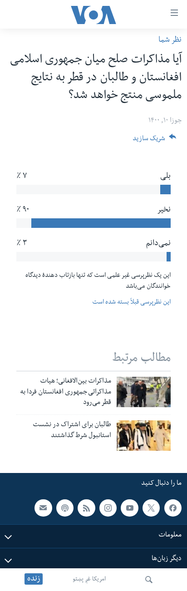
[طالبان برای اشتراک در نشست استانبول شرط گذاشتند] (144, 435)
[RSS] (86, 508)
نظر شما (170, 40)
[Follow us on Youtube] (129, 508)
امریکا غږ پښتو (89, 579)
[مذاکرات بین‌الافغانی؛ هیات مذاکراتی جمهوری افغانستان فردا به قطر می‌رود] (144, 392)
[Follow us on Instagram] (108, 508)
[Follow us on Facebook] (173, 508)
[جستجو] (148, 579)
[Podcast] (65, 508)
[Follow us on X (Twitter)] (151, 508)
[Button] (154, 141)
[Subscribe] (43, 508)
